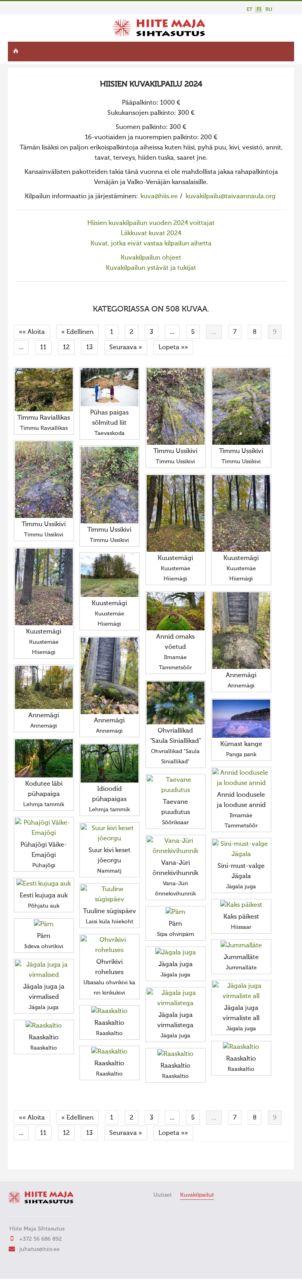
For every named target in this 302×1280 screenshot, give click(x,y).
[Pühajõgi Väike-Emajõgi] (44, 828)
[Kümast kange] (241, 719)
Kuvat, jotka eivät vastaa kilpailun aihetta (151, 244)
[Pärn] (175, 912)
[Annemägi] (241, 630)
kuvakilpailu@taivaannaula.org (231, 196)
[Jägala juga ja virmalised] (44, 970)
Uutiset (162, 1195)
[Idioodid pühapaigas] (109, 763)
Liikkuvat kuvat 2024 (151, 233)
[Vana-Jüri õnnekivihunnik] (175, 846)
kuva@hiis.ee (159, 196)
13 (89, 347)
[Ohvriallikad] (175, 703)
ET (249, 9)
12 (66, 347)
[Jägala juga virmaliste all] (241, 991)
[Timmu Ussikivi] (175, 406)
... (172, 332)
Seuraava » (125, 347)
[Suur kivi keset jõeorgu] (109, 834)
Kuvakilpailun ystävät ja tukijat (151, 268)
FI (259, 9)
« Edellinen (77, 332)
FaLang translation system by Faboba (41, 1158)
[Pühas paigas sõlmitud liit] (109, 387)
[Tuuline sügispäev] (109, 895)
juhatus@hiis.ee (39, 1249)
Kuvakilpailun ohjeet (151, 258)
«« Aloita (32, 332)
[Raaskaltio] (109, 1011)
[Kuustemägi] (175, 513)
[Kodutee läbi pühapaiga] (44, 758)
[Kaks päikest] (241, 905)
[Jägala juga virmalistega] (175, 998)
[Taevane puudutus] (175, 785)
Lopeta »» (173, 347)
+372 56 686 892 (40, 1239)
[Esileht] (159, 35)
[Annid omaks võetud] (175, 611)
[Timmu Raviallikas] (44, 389)
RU (268, 9)
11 (43, 347)
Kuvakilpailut (197, 1195)
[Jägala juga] (175, 953)
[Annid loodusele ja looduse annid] (241, 778)
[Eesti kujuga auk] (44, 884)
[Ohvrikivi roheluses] (109, 945)
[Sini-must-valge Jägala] (241, 849)
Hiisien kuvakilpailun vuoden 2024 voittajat (151, 223)
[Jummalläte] (241, 946)
